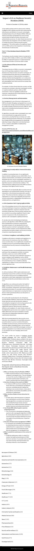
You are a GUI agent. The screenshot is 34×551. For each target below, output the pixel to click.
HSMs (3, 285)
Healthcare (5, 493)
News (3, 519)
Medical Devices (6, 515)
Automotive (5, 463)
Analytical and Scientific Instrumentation (13, 460)
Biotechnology (6, 471)
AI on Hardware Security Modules (17, 51)
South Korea (5, 538)
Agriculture (5, 456)
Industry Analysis (6, 508)
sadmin (26, 24)
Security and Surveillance (8, 530)
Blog (3, 478)
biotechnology (6, 474)
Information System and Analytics (11, 512)
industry (4, 504)
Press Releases (6, 526)
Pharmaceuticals (6, 523)
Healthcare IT (5, 497)
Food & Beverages (7, 489)
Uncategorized (6, 541)
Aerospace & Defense (8, 452)
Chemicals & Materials (8, 482)
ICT (3, 500)
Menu (30, 13)
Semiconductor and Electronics (10, 534)
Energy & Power (6, 486)
